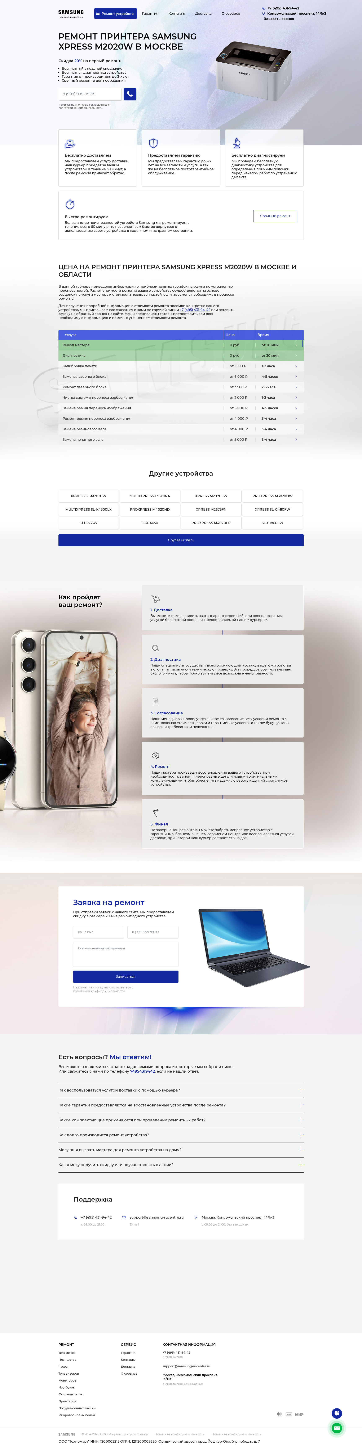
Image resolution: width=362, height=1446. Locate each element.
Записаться (126, 977)
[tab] (181, 1212)
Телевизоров (68, 1373)
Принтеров (67, 1401)
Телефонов (67, 1353)
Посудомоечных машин (77, 1408)
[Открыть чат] (337, 1413)
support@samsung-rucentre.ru (186, 1366)
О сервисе (129, 1373)
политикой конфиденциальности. (80, 107)
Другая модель (181, 540)
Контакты (128, 1360)
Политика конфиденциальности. (180, 1434)
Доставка (128, 1367)
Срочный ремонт (275, 216)
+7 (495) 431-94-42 (195, 310)
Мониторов (67, 1380)
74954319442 (142, 1071)
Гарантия (128, 1353)
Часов (63, 1367)
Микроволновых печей (76, 1415)
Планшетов (67, 1360)
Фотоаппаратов (70, 1394)
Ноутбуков (66, 1387)
